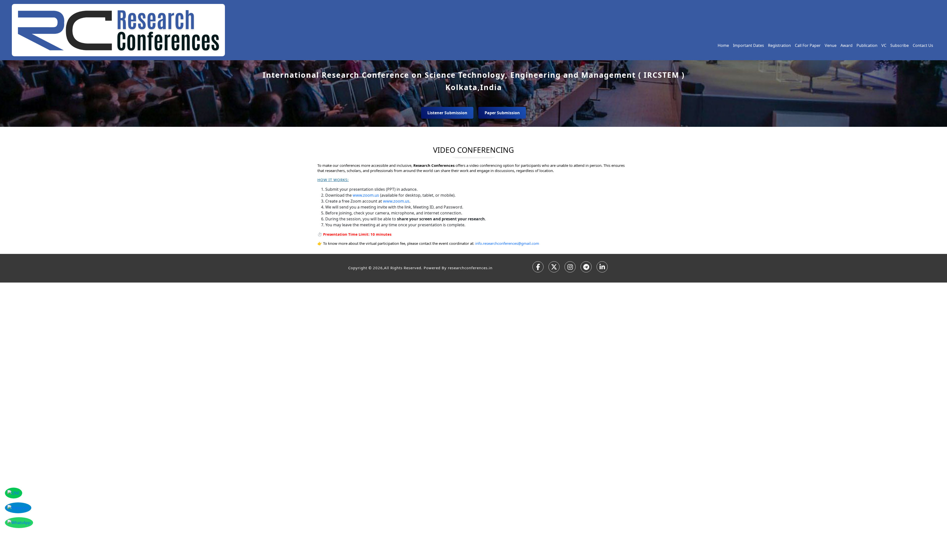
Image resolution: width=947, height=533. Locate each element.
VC (883, 45)
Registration (779, 45)
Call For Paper (808, 45)
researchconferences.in (470, 267)
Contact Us (923, 45)
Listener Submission (447, 112)
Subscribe (899, 45)
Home (723, 45)
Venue (831, 45)
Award (846, 45)
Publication (866, 45)
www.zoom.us (366, 195)
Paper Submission (502, 112)
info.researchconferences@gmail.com (507, 243)
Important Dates (748, 45)
